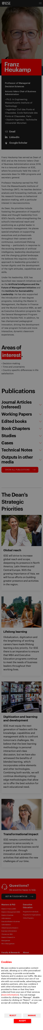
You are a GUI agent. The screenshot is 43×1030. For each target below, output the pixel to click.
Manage (32, 1015)
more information (10, 995)
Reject (13, 1015)
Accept (22, 1021)
